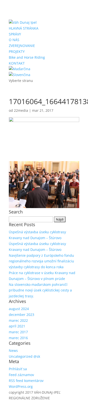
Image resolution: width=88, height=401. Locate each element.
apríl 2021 (17, 326)
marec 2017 (18, 332)
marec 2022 (18, 320)
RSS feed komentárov (26, 380)
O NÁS (14, 39)
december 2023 (21, 314)
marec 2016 (18, 337)
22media (21, 110)
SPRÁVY (15, 34)
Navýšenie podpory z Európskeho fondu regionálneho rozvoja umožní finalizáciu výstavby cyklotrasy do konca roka (41, 261)
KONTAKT (17, 63)
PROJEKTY (17, 51)
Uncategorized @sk (24, 356)
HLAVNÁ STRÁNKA (23, 28)
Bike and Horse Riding (27, 57)
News (13, 350)
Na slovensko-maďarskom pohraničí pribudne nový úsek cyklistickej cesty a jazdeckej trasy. (40, 290)
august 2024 (19, 308)
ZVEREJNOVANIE (22, 45)
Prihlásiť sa (18, 369)
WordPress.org (21, 386)
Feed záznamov (21, 374)
